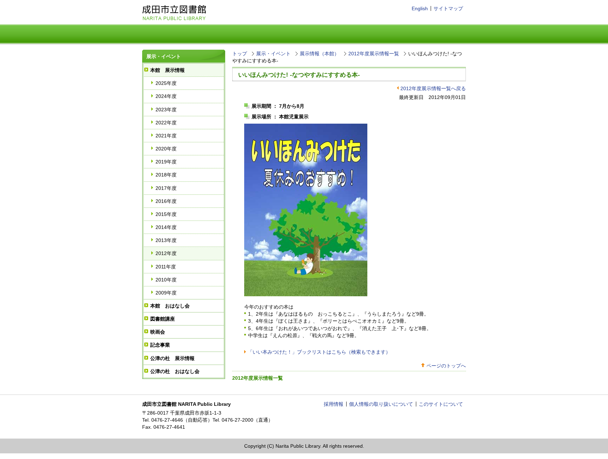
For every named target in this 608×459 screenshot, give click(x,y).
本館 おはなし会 (170, 306)
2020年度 (166, 148)
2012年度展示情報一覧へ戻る (433, 88)
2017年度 (166, 188)
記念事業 (160, 345)
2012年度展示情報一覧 (373, 53)
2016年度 (166, 201)
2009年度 (166, 293)
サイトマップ (448, 8)
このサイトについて (441, 404)
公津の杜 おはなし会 (175, 371)
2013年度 (166, 240)
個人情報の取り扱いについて (381, 404)
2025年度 (166, 83)
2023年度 (166, 109)
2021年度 (166, 135)
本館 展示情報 (167, 70)
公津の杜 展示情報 (172, 358)
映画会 (157, 332)
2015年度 (166, 214)
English (420, 8)
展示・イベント (163, 56)
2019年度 (166, 162)
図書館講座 (162, 319)
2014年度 (166, 227)
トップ (239, 53)
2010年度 (166, 280)
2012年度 (166, 253)
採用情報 (333, 404)
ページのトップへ (446, 365)
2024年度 (166, 96)
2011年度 (166, 266)
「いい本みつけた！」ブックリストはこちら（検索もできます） (319, 352)
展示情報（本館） (319, 53)
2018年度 (166, 175)
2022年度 (166, 122)
